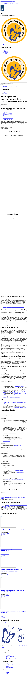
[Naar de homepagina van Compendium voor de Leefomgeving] (2, 11)
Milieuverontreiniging (5, 533)
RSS (7, 673)
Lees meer (3, 534)
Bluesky (7, 672)
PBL (23, 645)
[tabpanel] (14, 171)
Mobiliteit (2, 105)
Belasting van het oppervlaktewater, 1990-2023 (13, 529)
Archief (4, 115)
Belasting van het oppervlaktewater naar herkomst (13, 307)
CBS (20, 645)
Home (4, 50)
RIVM (25, 645)
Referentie (5, 116)
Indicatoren (5, 52)
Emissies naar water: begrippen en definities (14, 479)
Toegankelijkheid (9, 667)
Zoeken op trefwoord (5, 83)
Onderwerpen (6, 51)
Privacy (7, 666)
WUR (3, 647)
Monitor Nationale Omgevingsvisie (13, 658)
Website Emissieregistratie (19, 386)
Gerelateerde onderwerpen (8, 119)
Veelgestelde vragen (10, 656)
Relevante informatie (7, 113)
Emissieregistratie (6, 441)
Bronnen (5, 112)
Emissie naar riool (4, 128)
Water (2, 616)
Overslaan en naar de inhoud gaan (8, 1)
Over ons (8, 655)
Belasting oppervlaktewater (6, 127)
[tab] (14, 127)
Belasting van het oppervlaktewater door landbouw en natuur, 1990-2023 (11, 570)
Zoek (2, 84)
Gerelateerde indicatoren (8, 118)
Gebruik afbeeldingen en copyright (13, 664)
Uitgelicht (5, 53)
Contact (7, 657)
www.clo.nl (5, 507)
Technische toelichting (7, 114)
